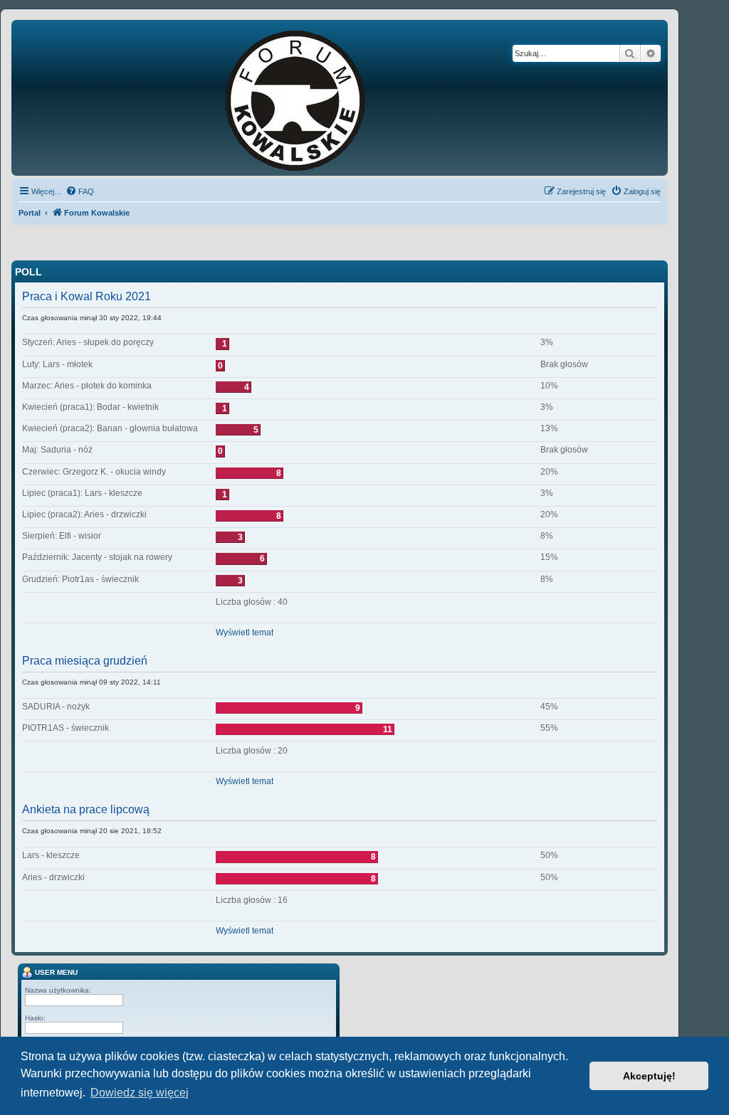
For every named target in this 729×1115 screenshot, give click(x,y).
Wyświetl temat (244, 633)
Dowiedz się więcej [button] (139, 1093)
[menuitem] (79, 191)
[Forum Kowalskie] (317, 97)
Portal (30, 212)
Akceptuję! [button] (649, 1076)
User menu (55, 972)
